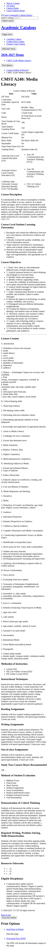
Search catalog (7, 18)
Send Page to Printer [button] (15, 929)
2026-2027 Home (12, 55)
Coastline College (13, 39)
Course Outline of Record (17, 70)
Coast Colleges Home (15, 10)
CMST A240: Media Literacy (18, 60)
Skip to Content (13, 3)
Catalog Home (12, 8)
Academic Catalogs (18, 27)
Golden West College (15, 41)
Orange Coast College (15, 44)
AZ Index (10, 6)
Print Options (7, 65)
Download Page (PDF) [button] (16, 938)
